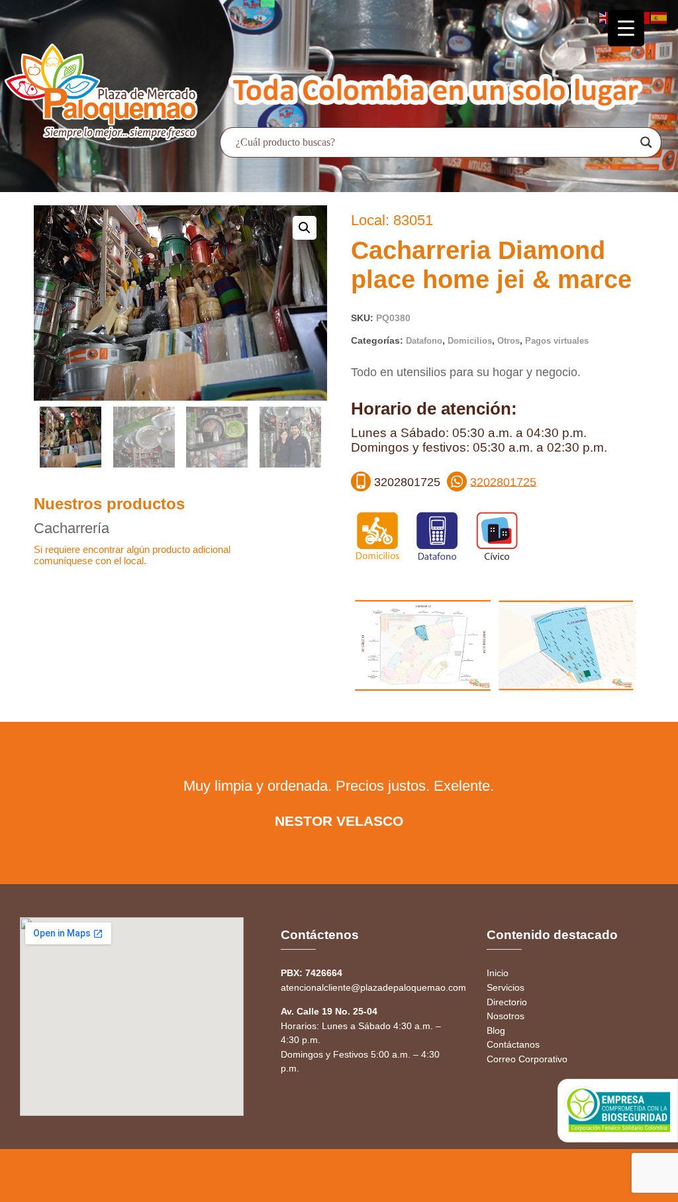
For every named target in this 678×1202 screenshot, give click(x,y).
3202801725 (503, 481)
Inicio (497, 973)
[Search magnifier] (646, 142)
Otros (508, 341)
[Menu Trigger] (626, 28)
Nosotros (505, 1016)
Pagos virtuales (557, 341)
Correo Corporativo (527, 1059)
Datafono (424, 341)
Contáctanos (513, 1044)
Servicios (505, 987)
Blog (496, 1030)
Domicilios (470, 341)
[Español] (659, 17)
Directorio (507, 1002)
